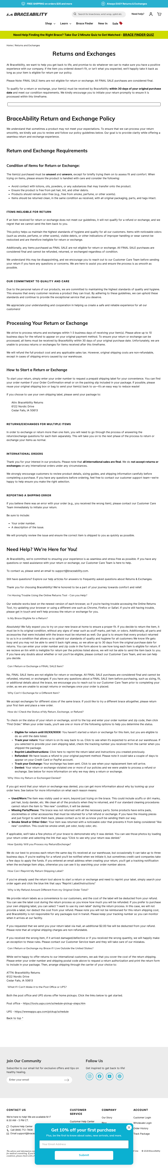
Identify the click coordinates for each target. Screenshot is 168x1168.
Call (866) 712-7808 (21, 1129)
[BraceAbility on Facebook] (99, 1076)
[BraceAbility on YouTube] (109, 1076)
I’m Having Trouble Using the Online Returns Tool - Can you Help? (47, 595)
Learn (64, 23)
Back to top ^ (15, 1018)
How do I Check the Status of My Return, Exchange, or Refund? (46, 712)
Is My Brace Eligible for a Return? (28, 618)
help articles (55, 579)
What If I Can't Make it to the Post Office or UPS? (37, 987)
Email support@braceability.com (28, 1133)
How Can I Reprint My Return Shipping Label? (35, 871)
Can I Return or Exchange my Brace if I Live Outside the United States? (50, 948)
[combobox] (99, 14)
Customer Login (142, 1117)
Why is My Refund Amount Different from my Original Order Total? (48, 890)
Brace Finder (84, 23)
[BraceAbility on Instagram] (89, 1076)
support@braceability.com (71, 570)
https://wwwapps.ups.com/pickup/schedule (42, 1011)
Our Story (107, 1117)
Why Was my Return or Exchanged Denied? (34, 778)
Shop (49, 23)
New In (102, 23)
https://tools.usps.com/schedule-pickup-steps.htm (54, 1003)
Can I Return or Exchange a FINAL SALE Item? (35, 666)
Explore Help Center (21, 1126)
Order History (140, 1128)
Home (10, 45)
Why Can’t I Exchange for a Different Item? (33, 693)
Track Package (141, 1133)
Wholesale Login (142, 1122)
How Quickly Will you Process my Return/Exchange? (39, 844)
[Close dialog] (129, 1127)
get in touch (22, 611)
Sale (115, 23)
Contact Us (16, 1109)
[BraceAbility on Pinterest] (119, 1076)
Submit (84, 1155)
